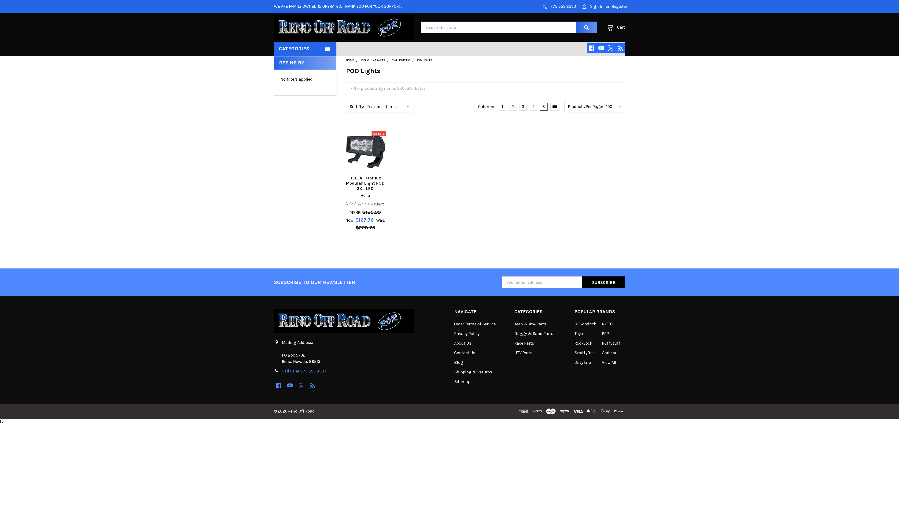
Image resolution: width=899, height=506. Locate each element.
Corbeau (610, 352)
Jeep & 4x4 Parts (530, 324)
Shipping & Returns (473, 372)
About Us (462, 343)
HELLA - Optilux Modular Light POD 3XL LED (365, 183)
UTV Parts (523, 352)
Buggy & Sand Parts (533, 333)
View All (609, 362)
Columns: (487, 106)
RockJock (583, 343)
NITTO (607, 324)
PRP (605, 333)
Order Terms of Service (475, 324)
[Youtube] (601, 48)
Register (619, 6)
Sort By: (357, 106)
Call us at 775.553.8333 (304, 371)
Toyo (579, 333)
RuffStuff (611, 343)
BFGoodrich (586, 324)
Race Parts (524, 343)
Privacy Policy (466, 333)
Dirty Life (583, 362)
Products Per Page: (585, 106)
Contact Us (464, 352)
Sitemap (462, 381)
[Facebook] (591, 48)
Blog (458, 362)
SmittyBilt (584, 352)
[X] (610, 48)
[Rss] (620, 48)
